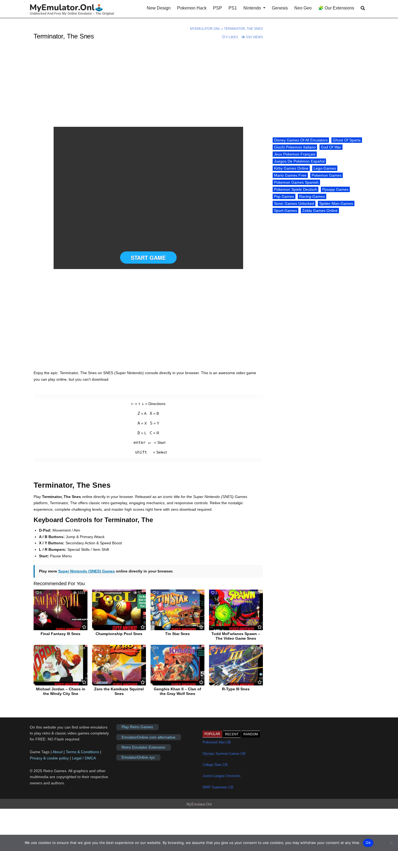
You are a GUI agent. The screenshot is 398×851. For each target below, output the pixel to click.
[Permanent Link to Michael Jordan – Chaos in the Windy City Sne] (60, 665)
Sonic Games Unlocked (294, 203)
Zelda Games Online (320, 210)
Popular (212, 734)
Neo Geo (303, 8)
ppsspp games (335, 189)
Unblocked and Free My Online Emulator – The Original (72, 13)
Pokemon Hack (192, 8)
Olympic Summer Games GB (224, 754)
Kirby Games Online (291, 168)
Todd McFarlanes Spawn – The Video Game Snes (235, 636)
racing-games (312, 196)
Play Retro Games (137, 727)
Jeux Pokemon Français (294, 154)
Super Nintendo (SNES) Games (86, 571)
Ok (368, 842)
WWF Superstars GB (218, 787)
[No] (391, 843)
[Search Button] (362, 8)
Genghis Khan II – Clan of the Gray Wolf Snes (177, 691)
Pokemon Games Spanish (296, 182)
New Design (159, 8)
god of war (331, 147)
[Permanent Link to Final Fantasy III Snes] (60, 610)
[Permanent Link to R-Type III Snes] (236, 665)
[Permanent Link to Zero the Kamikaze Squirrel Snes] (119, 665)
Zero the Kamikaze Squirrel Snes (119, 691)
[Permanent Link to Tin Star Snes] (177, 610)
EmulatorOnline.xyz (138, 757)
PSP (217, 8)
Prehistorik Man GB (217, 742)
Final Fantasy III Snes (60, 634)
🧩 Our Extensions (336, 8)
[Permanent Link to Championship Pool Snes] (119, 610)
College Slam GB (215, 765)
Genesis (280, 8)
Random (250, 734)
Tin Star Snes (177, 634)
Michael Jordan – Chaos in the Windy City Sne (60, 691)
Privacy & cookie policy (49, 758)
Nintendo (252, 8)
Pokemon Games (326, 175)
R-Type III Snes (236, 689)
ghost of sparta (347, 140)
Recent (232, 734)
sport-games (285, 210)
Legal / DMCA (84, 758)
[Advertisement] (148, 87)
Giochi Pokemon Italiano (295, 147)
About (58, 752)
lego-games (325, 168)
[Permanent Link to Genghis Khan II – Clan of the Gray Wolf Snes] (177, 665)
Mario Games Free (290, 175)
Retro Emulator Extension (143, 747)
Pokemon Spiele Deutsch (295, 189)
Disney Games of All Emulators (301, 140)
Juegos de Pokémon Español (299, 161)
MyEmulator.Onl (205, 29)
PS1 (233, 8)
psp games (284, 196)
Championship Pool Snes (119, 634)
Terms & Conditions (82, 752)
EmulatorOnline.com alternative (148, 737)
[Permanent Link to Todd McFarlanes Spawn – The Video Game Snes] (236, 610)
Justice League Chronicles (222, 776)
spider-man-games (336, 203)
